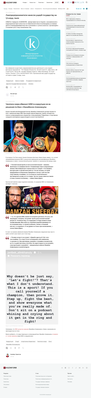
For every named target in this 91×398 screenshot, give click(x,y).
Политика (6, 379)
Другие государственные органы (16, 84)
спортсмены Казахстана (28, 341)
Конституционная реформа (50, 8)
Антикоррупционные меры (42, 384)
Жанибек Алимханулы (13, 344)
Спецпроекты (38, 8)
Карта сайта (71, 376)
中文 (78, 2)
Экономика (6, 384)
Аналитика (49, 2)
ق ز (81, 2)
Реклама (70, 381)
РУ (73, 2)
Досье (32, 8)
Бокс (50, 341)
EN (75, 2)
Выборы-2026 (61, 8)
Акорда (10, 8)
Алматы (31, 84)
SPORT (57, 2)
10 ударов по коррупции (33, 81)
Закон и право (19, 81)
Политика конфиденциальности (44, 379)
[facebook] (72, 368)
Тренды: (6, 8)
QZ (71, 2)
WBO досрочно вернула (22, 329)
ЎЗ (83, 2)
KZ (68, 2)
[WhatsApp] (11, 87)
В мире (5, 387)
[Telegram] (15, 87)
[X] (23, 87)
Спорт (17, 341)
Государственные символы (43, 381)
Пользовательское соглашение (44, 376)
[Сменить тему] (64, 2)
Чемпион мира (41, 341)
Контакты (70, 379)
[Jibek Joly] (79, 8)
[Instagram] (7, 87)
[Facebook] (19, 87)
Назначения (16, 8)
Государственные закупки (42, 387)
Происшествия (7, 376)
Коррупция (9, 81)
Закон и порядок (25, 8)
